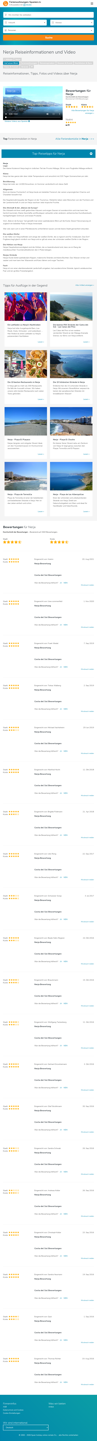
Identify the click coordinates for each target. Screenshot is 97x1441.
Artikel (51, 1407)
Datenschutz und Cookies (13, 1410)
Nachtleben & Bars (83, 63)
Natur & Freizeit (11, 67)
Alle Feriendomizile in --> (73, 138)
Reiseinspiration (47, 63)
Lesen (40, 342)
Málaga (9, 59)
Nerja (17, 59)
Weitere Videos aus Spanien (16, 121)
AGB (5, 1407)
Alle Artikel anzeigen (84, 285)
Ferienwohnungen (29, 63)
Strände (24, 67)
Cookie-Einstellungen (11, 1413)
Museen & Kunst (64, 63)
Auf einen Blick (11, 63)
